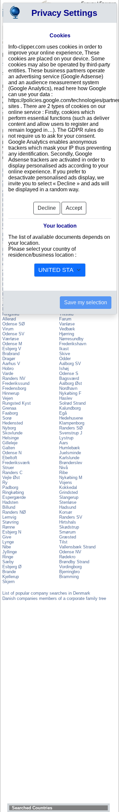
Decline (47, 208)
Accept (74, 208)
